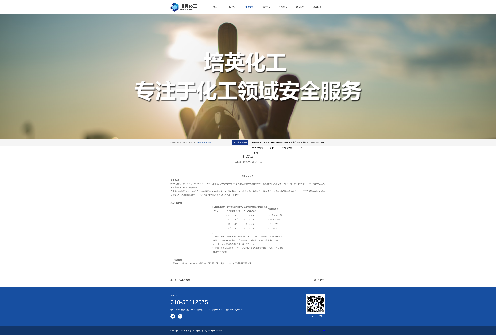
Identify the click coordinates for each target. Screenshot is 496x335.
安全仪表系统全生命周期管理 (287, 145)
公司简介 (232, 7)
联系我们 (317, 7)
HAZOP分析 (184, 280)
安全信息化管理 (318, 142)
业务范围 (249, 7)
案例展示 (283, 7)
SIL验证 (322, 280)
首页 (215, 7)
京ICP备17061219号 (317, 331)
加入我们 (300, 7)
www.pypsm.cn (237, 310)
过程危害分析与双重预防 (271, 145)
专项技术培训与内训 (302, 145)
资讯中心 (266, 7)
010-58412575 (189, 302)
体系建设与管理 (204, 142)
